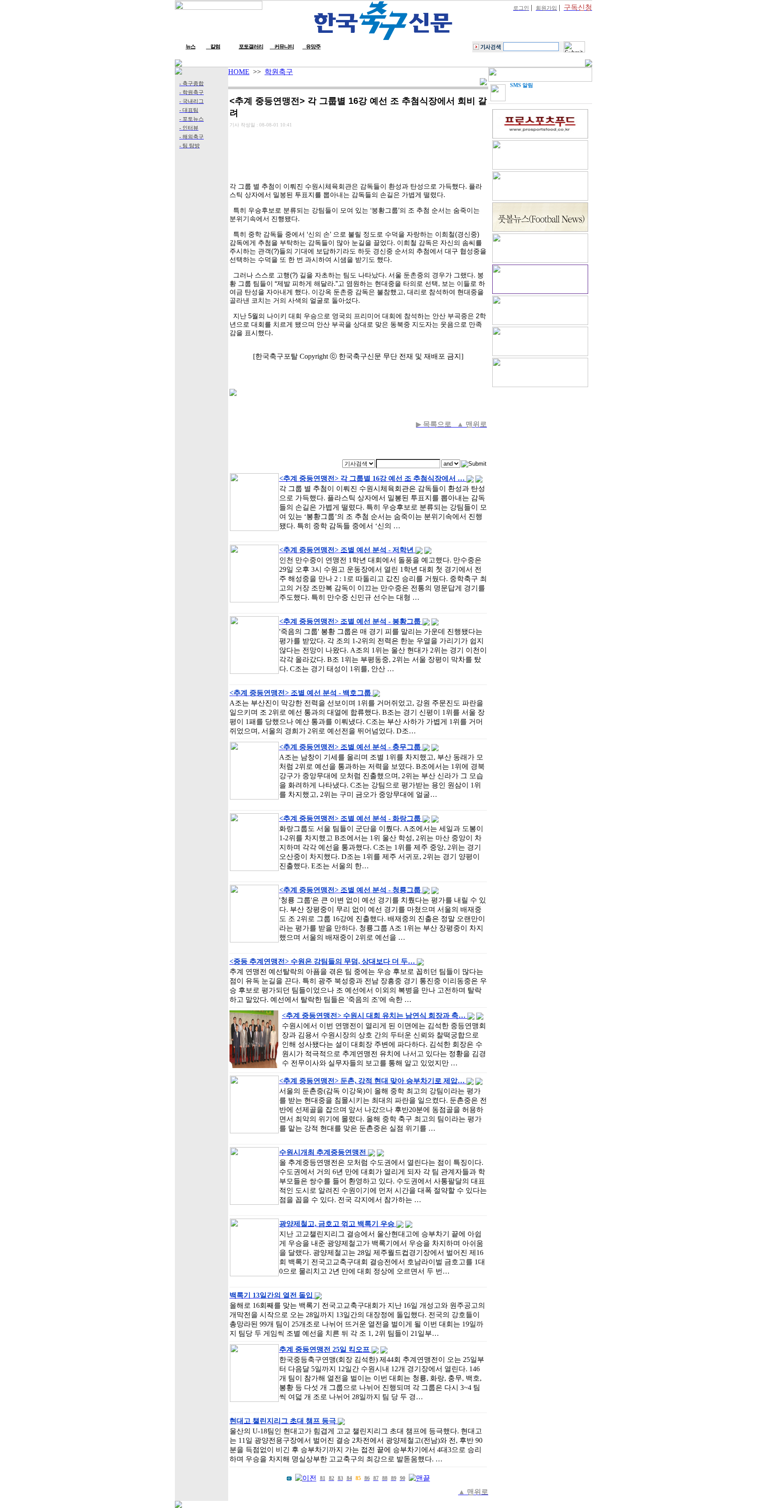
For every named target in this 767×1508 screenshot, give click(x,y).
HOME (238, 71)
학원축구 (279, 71)
